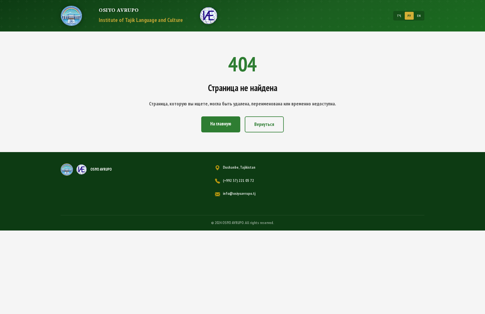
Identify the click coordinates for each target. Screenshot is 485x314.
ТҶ (399, 15)
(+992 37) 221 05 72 (238, 180)
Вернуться (264, 124)
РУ (409, 15)
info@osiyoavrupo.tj (239, 193)
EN (419, 15)
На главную (220, 124)
